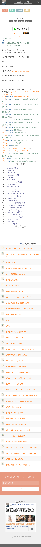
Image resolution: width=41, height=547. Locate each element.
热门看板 (21, 21)
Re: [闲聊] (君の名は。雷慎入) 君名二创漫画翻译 (21, 447)
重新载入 (28, 21)
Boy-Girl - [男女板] (13, 200)
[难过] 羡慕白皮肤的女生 (14, 314)
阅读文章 (9, 320)
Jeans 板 (20, 18)
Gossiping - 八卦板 (12, 168)
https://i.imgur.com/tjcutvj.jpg (19, 148)
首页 (13, 34)
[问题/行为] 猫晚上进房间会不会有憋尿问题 (19, 248)
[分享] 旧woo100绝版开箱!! (14, 337)
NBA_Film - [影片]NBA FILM (16, 205)
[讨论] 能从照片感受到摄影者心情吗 (17, 303)
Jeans (19, 34)
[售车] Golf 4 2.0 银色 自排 (14, 384)
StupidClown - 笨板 (13, 210)
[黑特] (8, 326)
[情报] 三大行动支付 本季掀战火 (16, 424)
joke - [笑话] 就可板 (13, 186)
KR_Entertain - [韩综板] (15, 207)
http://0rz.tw (26, 71)
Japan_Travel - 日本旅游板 (15, 212)
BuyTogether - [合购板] (14, 196)
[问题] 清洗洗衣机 (12, 280)
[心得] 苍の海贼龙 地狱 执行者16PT (17, 355)
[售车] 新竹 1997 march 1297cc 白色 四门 (19, 297)
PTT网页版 (18, 2)
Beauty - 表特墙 (12, 224)
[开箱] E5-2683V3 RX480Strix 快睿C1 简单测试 (20, 349)
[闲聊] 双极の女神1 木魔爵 (14, 291)
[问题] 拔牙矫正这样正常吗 (14, 413)
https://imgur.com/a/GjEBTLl (22, 96)
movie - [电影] (11, 179)
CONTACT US (29, 537)
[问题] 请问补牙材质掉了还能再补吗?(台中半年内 (21, 395)
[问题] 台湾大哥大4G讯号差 (15, 459)
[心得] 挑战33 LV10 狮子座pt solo (16, 366)
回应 (15, 21)
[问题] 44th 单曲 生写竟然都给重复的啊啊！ (20, 401)
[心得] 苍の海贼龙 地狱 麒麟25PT (16, 442)
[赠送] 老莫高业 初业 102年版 (15, 418)
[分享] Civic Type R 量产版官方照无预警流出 (20, 378)
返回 (20, 36)
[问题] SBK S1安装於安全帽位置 (16, 332)
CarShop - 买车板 (13, 219)
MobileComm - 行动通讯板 (16, 193)
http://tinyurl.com (17, 71)
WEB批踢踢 (21, 537)
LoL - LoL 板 (10, 170)
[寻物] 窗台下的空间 (12, 285)
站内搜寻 (28, 2)
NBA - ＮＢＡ (11, 173)
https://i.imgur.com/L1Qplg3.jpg (20, 151)
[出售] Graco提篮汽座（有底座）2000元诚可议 (20, 389)
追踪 (11, 21)
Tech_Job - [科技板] (13, 191)
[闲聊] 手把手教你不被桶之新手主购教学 (19, 372)
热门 (37, 2)
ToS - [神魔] (10, 177)
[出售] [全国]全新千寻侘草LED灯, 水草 (18, 465)
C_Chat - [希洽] (11, 184)
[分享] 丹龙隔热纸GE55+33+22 (15, 274)
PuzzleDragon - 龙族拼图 (14, 182)
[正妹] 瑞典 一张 (11, 262)
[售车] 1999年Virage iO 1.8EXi (15, 361)
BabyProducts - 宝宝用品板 (16, 217)
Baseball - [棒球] (12, 189)
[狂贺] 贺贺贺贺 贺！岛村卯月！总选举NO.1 (20, 309)
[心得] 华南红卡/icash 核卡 (14, 407)
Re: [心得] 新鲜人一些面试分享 (15, 436)
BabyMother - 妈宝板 (14, 214)
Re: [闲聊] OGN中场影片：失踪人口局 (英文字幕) (21, 453)
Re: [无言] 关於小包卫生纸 (14, 343)
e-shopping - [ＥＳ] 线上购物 (16, 203)
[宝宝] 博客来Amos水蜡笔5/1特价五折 (18, 430)
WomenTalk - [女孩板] (13, 175)
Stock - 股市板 (12, 198)
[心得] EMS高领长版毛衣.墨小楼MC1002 (18, 268)
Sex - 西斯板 (11, 221)
